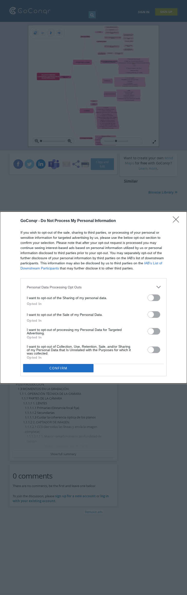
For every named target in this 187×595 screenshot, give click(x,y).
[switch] (154, 297)
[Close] (177, 221)
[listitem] (93, 287)
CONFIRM (58, 368)
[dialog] (93, 297)
